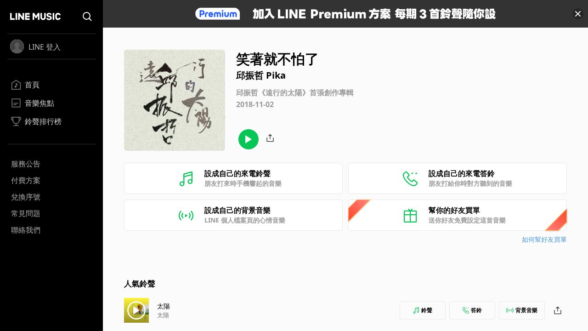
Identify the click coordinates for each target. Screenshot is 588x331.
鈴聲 (426, 310)
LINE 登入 (44, 47)
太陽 (163, 306)
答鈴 (476, 310)
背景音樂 (526, 310)
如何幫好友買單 (544, 239)
